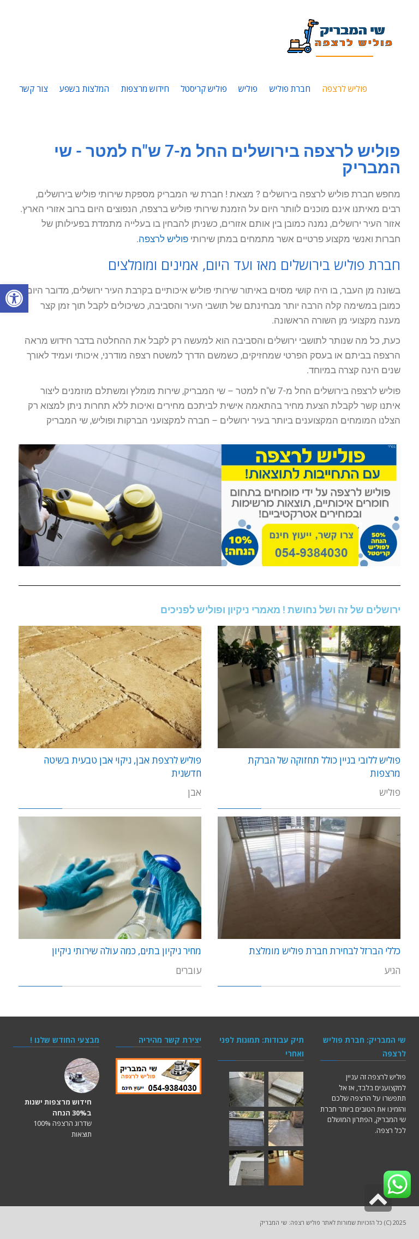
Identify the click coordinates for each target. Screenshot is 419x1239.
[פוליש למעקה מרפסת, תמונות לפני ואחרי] (246, 1167)
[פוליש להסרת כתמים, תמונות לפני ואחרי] (285, 1167)
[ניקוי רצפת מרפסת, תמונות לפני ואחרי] (246, 1128)
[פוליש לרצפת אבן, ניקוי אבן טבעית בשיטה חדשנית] (110, 687)
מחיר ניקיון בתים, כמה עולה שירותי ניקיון (126, 950)
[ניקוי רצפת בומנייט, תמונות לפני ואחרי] (285, 1128)
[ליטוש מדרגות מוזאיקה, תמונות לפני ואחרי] (285, 1089)
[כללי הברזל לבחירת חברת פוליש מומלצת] (309, 877)
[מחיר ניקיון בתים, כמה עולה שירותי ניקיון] (110, 877)
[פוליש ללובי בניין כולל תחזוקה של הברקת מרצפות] (309, 687)
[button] (14, 298)
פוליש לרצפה (163, 238)
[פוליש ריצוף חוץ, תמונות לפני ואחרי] (246, 1089)
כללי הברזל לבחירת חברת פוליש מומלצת (324, 950)
